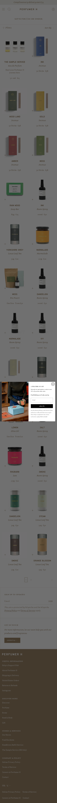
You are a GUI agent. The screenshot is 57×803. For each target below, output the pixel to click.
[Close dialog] (53, 384)
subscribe (42, 406)
